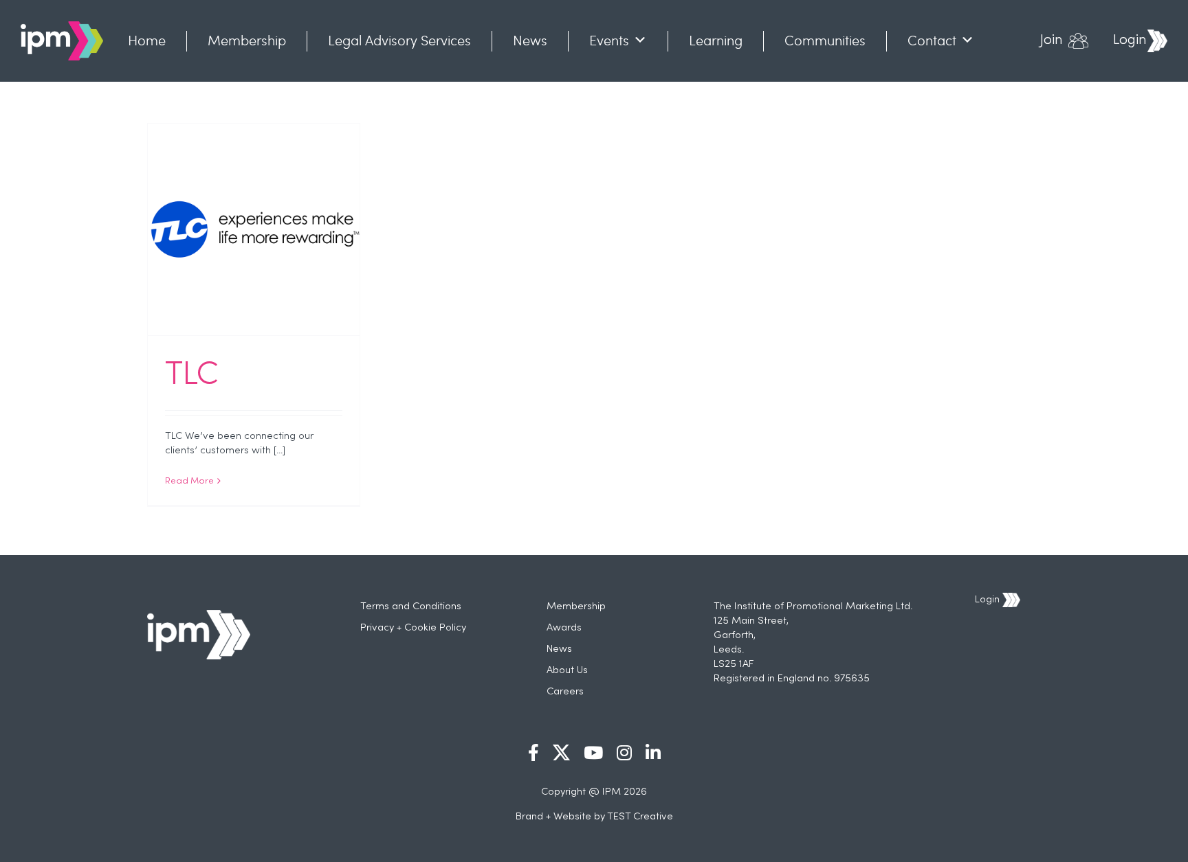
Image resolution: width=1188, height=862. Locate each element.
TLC (191, 376)
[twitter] (561, 752)
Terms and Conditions (410, 606)
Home (147, 40)
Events (609, 40)
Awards (564, 628)
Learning (715, 40)
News (530, 40)
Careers (565, 691)
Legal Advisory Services (399, 40)
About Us (567, 670)
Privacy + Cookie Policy (413, 628)
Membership (247, 40)
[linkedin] (653, 752)
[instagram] (624, 752)
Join (1051, 40)
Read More (189, 481)
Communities (825, 40)
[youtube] (593, 752)
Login (1130, 40)
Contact (932, 40)
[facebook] (533, 752)
